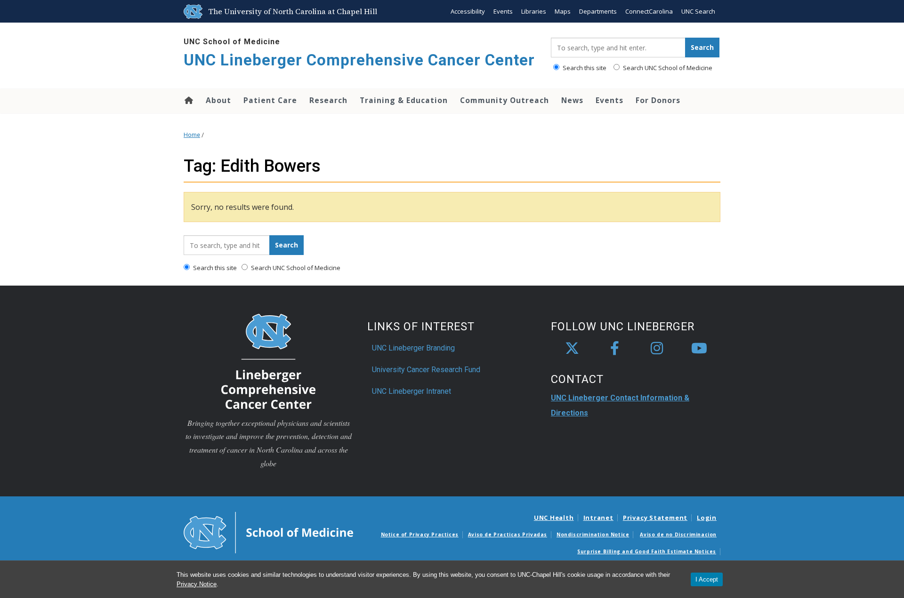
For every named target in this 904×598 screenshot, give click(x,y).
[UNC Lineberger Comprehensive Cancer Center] (268, 360)
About (218, 100)
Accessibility (468, 11)
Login (707, 517)
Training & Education (404, 100)
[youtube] (699, 348)
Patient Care (270, 100)
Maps (563, 11)
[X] (572, 348)
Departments (598, 11)
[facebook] (614, 348)
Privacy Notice (197, 584)
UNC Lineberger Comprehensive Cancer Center (359, 60)
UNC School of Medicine (232, 41)
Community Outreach (504, 100)
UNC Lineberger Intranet (411, 391)
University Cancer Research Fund (426, 369)
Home (188, 100)
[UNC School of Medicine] (268, 531)
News (572, 100)
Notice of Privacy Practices (420, 534)
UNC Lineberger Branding (413, 347)
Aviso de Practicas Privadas (507, 534)
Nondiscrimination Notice (593, 534)
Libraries (533, 11)
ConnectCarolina (649, 11)
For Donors (658, 100)
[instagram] (657, 348)
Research (328, 100)
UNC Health (554, 517)
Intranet (598, 517)
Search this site (583, 68)
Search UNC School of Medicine (667, 68)
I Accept (706, 579)
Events (503, 11)
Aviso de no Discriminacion (678, 534)
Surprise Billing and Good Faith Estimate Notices (646, 551)
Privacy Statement (655, 517)
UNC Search (698, 11)
